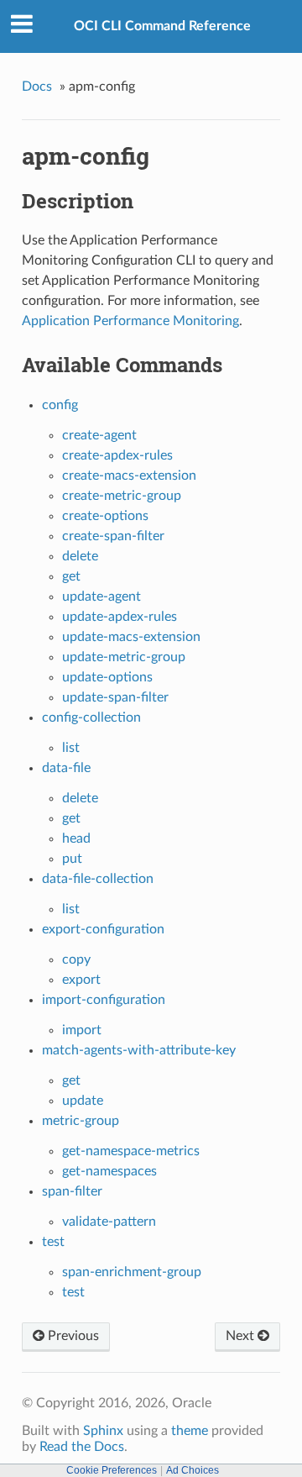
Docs (37, 86)
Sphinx (103, 1431)
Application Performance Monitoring (130, 321)
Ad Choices (192, 1470)
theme (189, 1431)
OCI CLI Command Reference (162, 26)
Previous (71, 1336)
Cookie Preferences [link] (111, 1470)
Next (242, 1336)
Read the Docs (81, 1446)
